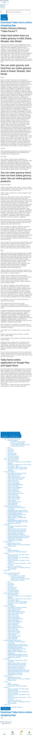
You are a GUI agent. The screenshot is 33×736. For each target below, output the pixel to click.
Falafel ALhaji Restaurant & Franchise (18, 537)
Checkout (10, 449)
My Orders (11, 451)
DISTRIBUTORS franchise (15, 513)
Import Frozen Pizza (13, 486)
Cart (9, 447)
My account (11, 450)
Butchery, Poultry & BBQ (18, 441)
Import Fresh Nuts (13, 494)
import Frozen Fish (13, 480)
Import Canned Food (13, 489)
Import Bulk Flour (12, 504)
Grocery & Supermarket (18, 443)
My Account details (13, 456)
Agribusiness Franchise (14, 523)
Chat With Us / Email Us (14, 566)
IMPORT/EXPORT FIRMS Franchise (17, 520)
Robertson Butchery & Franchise (17, 530)
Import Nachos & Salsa (14, 497)
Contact (6, 553)
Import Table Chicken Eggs (15, 479)
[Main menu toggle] (5, 2)
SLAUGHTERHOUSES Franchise (17, 514)
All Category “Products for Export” (17, 473)
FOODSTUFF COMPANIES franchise (18, 521)
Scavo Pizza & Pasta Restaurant (17, 532)
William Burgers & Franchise (15, 533)
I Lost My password (13, 457)
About (9, 549)
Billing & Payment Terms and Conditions (19, 544)
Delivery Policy (12, 546)
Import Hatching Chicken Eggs (16, 477)
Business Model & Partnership (12, 506)
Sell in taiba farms (13, 460)
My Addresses (12, 454)
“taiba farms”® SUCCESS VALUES (17, 552)
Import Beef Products (14, 476)
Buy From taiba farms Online (12, 439)
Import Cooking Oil (13, 490)
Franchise (7, 524)
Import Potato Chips (13, 496)
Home (5, 547)
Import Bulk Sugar (13, 503)
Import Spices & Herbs (14, 491)
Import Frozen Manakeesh (15, 487)
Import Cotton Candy (14, 499)
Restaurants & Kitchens (17, 446)
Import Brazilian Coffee (14, 501)
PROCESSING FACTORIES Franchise (18, 511)
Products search (4, 12)
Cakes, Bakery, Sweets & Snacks (20, 444)
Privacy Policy (8, 542)
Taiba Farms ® (2, 7)
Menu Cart (7, 570)
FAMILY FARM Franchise (14, 516)
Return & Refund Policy (14, 543)
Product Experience (13, 550)
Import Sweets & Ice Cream (15, 493)
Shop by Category (13, 440)
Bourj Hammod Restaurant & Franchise (19, 536)
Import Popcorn (12, 500)
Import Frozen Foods (13, 481)
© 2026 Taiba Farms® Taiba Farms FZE (6, 722)
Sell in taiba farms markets (11, 459)
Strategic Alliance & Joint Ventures (17, 510)
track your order (12, 453)
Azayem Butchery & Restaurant (17, 534)
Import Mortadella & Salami (15, 484)
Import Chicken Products (15, 474)
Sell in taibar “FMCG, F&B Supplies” (17, 467)
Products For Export (9, 471)
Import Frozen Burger (14, 483)
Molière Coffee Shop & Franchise (17, 529)
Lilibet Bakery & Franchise (15, 539)
